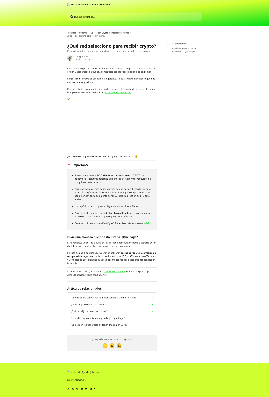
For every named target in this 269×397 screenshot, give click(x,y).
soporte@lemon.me (114, 271)
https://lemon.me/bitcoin (118, 92)
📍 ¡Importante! (179, 43)
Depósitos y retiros (120, 32)
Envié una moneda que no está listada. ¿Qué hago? (184, 50)
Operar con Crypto (99, 32)
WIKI (146, 223)
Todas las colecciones (77, 32)
